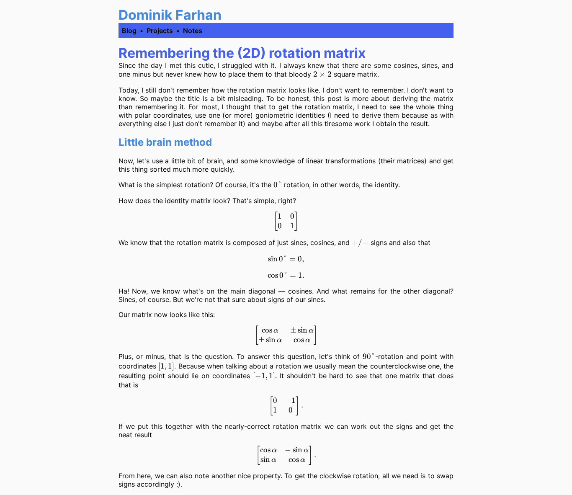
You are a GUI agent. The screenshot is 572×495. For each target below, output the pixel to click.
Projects (160, 30)
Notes (192, 30)
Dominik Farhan (170, 15)
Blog (129, 30)
